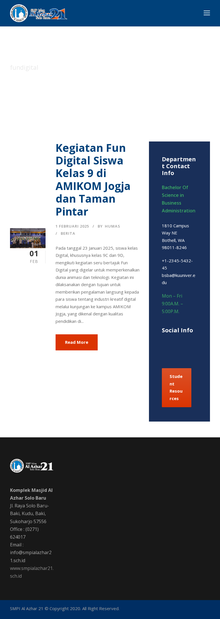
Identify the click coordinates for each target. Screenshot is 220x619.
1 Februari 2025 (72, 226)
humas (112, 226)
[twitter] (170, 352)
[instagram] (180, 352)
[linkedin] (184, 342)
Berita (68, 233)
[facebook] (164, 342)
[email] (158, 609)
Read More (76, 342)
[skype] (194, 342)
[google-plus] (174, 342)
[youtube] (198, 609)
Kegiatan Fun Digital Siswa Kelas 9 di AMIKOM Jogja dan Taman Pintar (93, 179)
